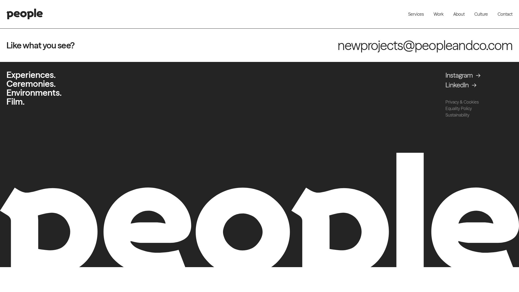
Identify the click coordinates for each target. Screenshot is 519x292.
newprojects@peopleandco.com (425, 45)
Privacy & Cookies (462, 102)
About (459, 14)
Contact (505, 14)
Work (439, 14)
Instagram (459, 75)
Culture (481, 14)
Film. (15, 101)
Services (416, 14)
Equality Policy (458, 108)
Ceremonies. (31, 83)
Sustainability (457, 115)
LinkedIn (457, 85)
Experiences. (31, 74)
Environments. (34, 92)
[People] (24, 14)
